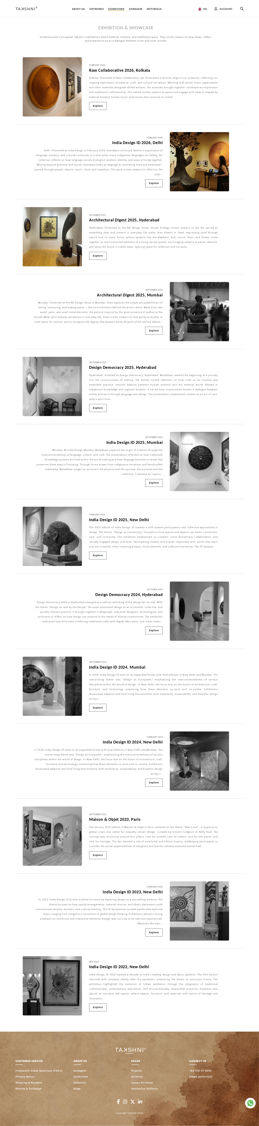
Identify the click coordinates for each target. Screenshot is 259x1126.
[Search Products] (241, 9)
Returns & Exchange (29, 1089)
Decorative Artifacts (144, 1089)
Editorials (79, 1083)
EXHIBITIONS (116, 9)
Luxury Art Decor (142, 1083)
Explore (98, 106)
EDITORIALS (154, 9)
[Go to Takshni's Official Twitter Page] (132, 1102)
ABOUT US (78, 9)
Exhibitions (80, 1077)
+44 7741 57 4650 (200, 1071)
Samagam (79, 1071)
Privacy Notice (25, 1077)
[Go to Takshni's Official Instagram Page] (125, 1102)
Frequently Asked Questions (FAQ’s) (39, 1071)
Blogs (77, 1089)
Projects (136, 1071)
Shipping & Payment (29, 1083)
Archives (137, 1077)
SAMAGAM (135, 9)
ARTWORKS (96, 9)
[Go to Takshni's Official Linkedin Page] (140, 1102)
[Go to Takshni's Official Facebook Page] (118, 1102)
